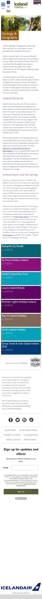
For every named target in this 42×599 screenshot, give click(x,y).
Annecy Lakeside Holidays (28, 430)
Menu (3, 8)
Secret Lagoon (8, 235)
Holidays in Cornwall (13, 440)
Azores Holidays (10, 430)
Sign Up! (21, 491)
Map (8, 11)
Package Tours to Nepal (12, 435)
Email (6, 467)
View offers (21, 250)
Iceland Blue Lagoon (21, 217)
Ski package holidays (31, 435)
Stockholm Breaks (30, 440)
